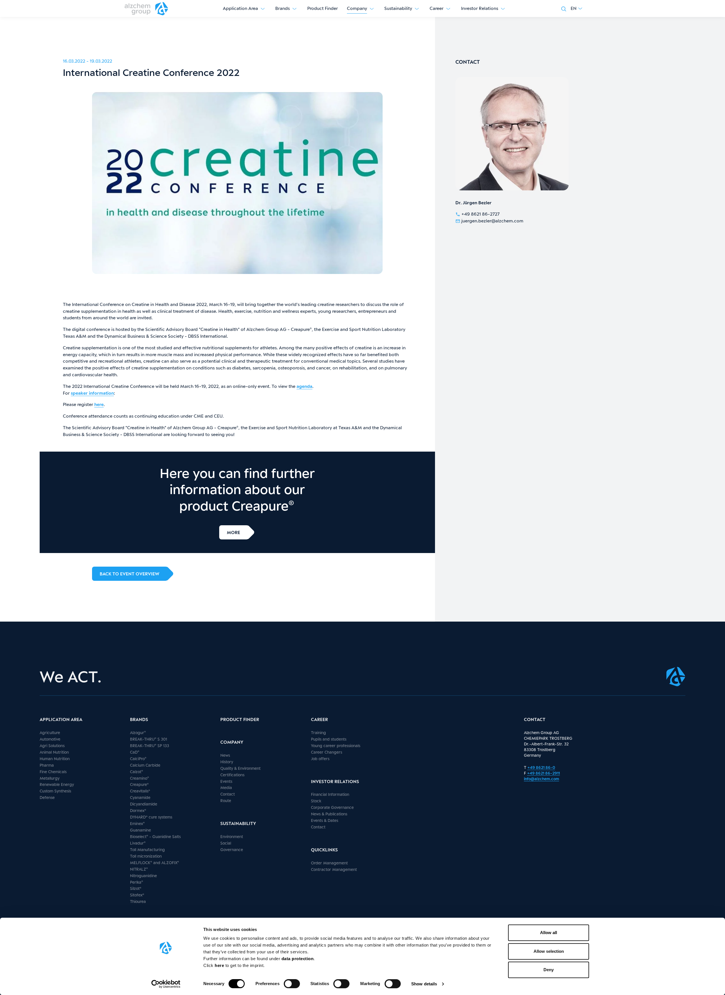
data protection (298, 958)
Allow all (548, 932)
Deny (548, 969)
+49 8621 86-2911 (543, 773)
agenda (304, 386)
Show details (424, 983)
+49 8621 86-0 (541, 767)
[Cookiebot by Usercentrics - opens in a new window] (166, 984)
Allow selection (549, 951)
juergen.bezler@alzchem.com (492, 221)
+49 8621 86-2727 (480, 214)
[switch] (292, 983)
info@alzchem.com (541, 778)
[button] (576, 8)
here (220, 965)
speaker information (92, 393)
